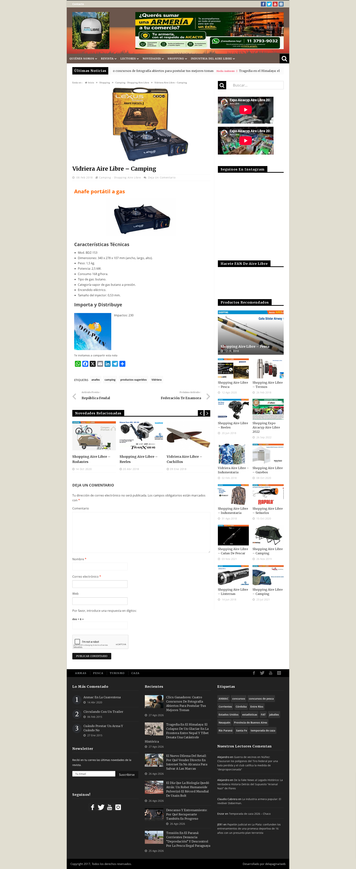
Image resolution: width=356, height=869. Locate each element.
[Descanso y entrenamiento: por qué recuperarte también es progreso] (154, 814)
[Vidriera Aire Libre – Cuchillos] (141, 435)
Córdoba (241, 706)
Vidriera (156, 379)
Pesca (98, 673)
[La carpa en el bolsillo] (188, 435)
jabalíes (274, 714)
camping (110, 379)
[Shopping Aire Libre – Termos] (268, 368)
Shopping (176, 58)
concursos (238, 698)
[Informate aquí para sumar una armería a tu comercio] (209, 30)
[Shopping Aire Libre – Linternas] (233, 575)
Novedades (152, 58)
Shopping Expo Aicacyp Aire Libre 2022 (266, 427)
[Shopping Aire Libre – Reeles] (94, 435)
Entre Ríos (256, 706)
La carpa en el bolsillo (186, 456)
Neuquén (224, 722)
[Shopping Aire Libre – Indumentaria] (233, 494)
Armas (81, 673)
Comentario (80, 508)
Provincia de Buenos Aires (250, 722)
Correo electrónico (86, 577)
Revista (107, 58)
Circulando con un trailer (103, 712)
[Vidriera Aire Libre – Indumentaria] (233, 454)
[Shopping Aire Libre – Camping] (268, 535)
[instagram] (281, 4)
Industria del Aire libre (211, 58)
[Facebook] (263, 4)
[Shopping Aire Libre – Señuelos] (268, 494)
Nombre (79, 559)
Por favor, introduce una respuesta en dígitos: (104, 611)
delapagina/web (275, 864)
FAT (263, 714)
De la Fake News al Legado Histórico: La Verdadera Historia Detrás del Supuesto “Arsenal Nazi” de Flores (250, 784)
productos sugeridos (133, 379)
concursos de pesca (261, 698)
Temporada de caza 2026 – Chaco (250, 813)
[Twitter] (269, 4)
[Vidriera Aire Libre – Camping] (141, 160)
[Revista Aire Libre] (90, 30)
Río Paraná (225, 730)
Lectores (128, 58)
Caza (135, 673)
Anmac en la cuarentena (102, 697)
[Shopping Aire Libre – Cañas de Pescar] (233, 535)
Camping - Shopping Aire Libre (120, 177)
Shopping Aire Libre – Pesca (245, 346)
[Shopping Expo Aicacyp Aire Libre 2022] (268, 409)
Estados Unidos (228, 714)
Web (75, 594)
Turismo (117, 673)
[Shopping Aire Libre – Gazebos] (268, 454)
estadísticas (249, 714)
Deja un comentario (162, 177)
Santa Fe (241, 730)
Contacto (78, 4)
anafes (95, 379)
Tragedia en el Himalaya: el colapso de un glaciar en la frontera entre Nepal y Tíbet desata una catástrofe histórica (177, 733)
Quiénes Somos (81, 58)
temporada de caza (263, 730)
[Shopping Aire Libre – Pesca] (251, 332)
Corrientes (225, 706)
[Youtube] (275, 4)
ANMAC (223, 698)
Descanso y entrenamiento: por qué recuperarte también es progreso (186, 814)
